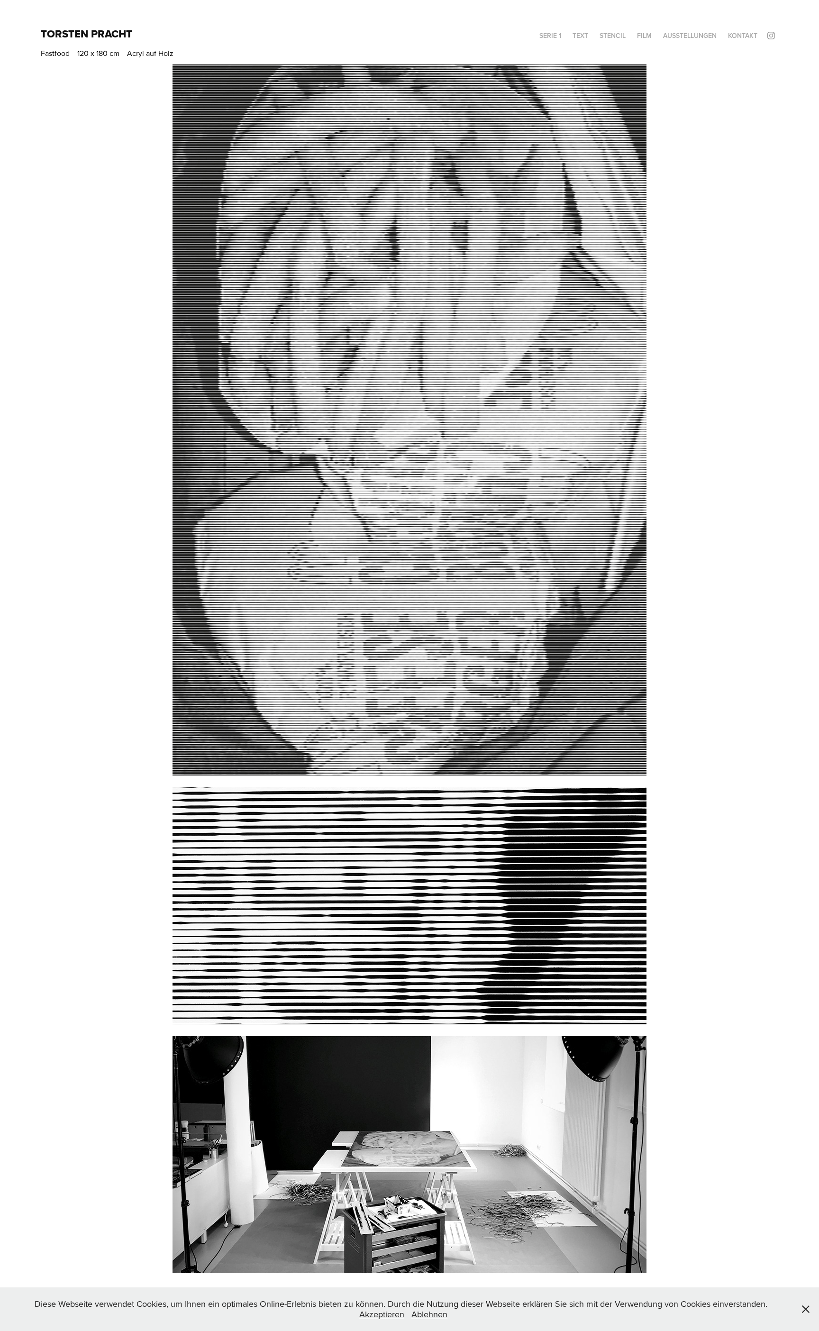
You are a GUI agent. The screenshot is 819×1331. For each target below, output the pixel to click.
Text (580, 35)
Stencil (613, 35)
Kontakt (742, 35)
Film (644, 35)
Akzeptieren (381, 1314)
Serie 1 (550, 35)
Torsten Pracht (86, 33)
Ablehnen (429, 1314)
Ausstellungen (690, 35)
